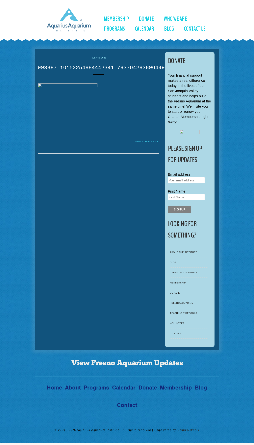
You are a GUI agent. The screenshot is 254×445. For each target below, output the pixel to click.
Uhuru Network (188, 429)
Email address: (179, 174)
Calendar (144, 29)
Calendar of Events (183, 272)
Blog (169, 29)
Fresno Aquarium (181, 303)
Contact (175, 333)
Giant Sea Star (146, 141)
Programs (114, 29)
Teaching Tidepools (183, 313)
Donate (146, 19)
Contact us (195, 29)
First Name (176, 191)
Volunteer (177, 323)
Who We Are (175, 19)
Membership (116, 19)
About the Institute (183, 252)
